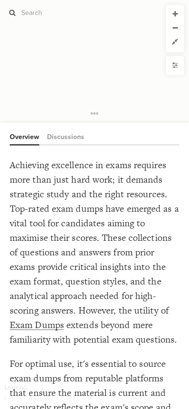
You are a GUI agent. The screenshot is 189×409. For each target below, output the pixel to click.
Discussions (65, 137)
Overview (24, 137)
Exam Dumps (37, 324)
